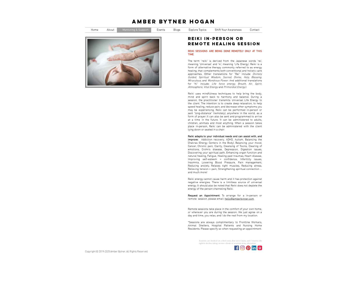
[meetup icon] (260, 248)
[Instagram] (242, 248)
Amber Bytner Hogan (173, 21)
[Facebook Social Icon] (236, 248)
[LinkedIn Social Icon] (254, 248)
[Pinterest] (248, 248)
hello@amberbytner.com (239, 199)
